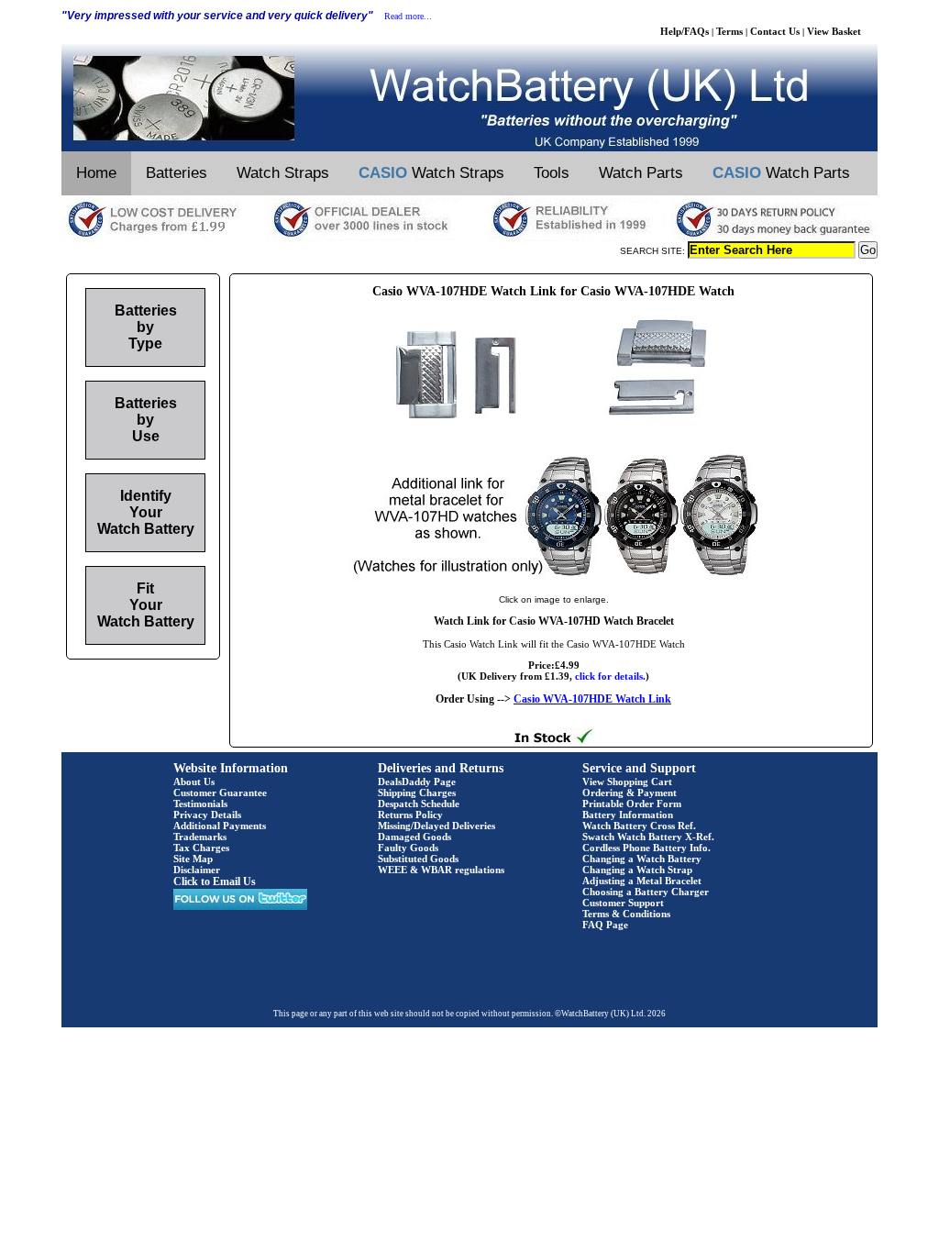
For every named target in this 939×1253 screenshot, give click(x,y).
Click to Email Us (214, 881)
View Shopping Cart (627, 781)
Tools (551, 173)
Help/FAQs (684, 31)
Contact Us (775, 31)
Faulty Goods (408, 847)
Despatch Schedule (418, 803)
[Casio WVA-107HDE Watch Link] (554, 580)
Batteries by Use (146, 419)
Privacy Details (207, 814)
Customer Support (623, 902)
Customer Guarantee (220, 792)
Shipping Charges (417, 792)
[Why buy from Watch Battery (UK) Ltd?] (469, 237)
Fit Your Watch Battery (145, 605)
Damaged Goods (414, 836)
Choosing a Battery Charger (645, 891)
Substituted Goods (418, 858)
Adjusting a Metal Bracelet (641, 880)
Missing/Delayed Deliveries (436, 825)
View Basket (834, 31)
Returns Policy (410, 814)
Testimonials (200, 803)
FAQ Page (605, 924)
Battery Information (627, 814)
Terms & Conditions (626, 913)
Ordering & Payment (629, 792)
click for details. (610, 676)
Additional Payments (219, 825)
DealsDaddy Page (417, 781)
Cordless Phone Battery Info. (646, 847)
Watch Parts (641, 173)
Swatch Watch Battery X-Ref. (648, 836)
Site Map (193, 858)
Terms (729, 31)
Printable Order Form (631, 803)
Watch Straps (283, 173)
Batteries (176, 173)
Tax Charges (201, 847)
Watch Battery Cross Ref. (639, 825)
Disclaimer (196, 869)
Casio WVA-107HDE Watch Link (592, 699)
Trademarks (199, 836)
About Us (194, 781)
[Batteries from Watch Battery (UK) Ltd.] (469, 147)
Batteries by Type (146, 327)
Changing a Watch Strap (637, 869)
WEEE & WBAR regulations (441, 869)
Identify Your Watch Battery (145, 512)
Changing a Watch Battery (641, 858)
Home (96, 173)
